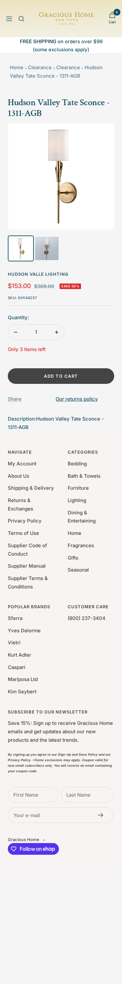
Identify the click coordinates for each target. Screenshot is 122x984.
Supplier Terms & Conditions (28, 582)
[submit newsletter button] (102, 815)
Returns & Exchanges (20, 504)
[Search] (21, 19)
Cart (112, 22)
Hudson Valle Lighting (38, 274)
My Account (22, 463)
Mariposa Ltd (23, 679)
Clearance (40, 67)
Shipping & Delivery (31, 488)
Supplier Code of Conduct (27, 549)
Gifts (73, 558)
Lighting (77, 500)
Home (16, 67)
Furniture (78, 488)
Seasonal (78, 570)
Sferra (15, 618)
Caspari (16, 667)
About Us (18, 476)
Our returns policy (77, 399)
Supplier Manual (27, 566)
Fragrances (81, 545)
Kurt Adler (19, 655)
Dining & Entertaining (82, 517)
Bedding (77, 463)
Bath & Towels (84, 476)
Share (14, 399)
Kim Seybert (22, 691)
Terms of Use (23, 533)
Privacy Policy (25, 521)
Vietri (14, 642)
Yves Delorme (24, 630)
